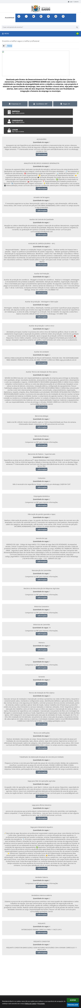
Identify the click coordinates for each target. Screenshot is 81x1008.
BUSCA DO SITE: (8, 24)
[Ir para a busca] (17, 20)
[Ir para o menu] (74, 16)
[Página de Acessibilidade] (63, 16)
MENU (6, 33)
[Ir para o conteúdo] (69, 16)
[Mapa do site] (55, 16)
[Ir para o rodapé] (22, 20)
